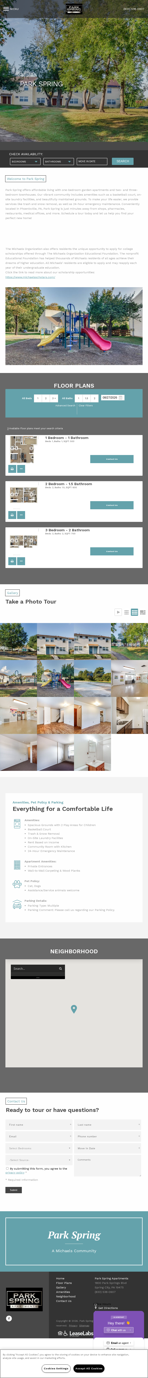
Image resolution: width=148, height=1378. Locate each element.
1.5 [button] (86, 398)
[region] (74, 1363)
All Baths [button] (67, 398)
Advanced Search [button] (65, 405)
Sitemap (84, 1325)
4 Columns (134, 612)
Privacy (73, 1325)
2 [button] (46, 398)
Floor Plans (64, 1283)
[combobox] (25, 161)
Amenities (63, 1292)
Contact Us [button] (112, 459)
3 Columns (126, 612)
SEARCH (123, 161)
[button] (12, 469)
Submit (13, 1190)
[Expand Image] (18, 641)
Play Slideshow (118, 612)
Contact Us (63, 1301)
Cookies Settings (56, 1368)
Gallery (61, 1287)
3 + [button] (54, 398)
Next (33, 450)
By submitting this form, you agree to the (38, 1168)
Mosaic (142, 612)
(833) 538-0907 (133, 9)
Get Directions (108, 1308)
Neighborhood (66, 1296)
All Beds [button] (27, 398)
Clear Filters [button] (86, 405)
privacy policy (14, 1172)
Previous (14, 450)
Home (60, 1278)
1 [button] (37, 398)
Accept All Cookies (89, 1368)
